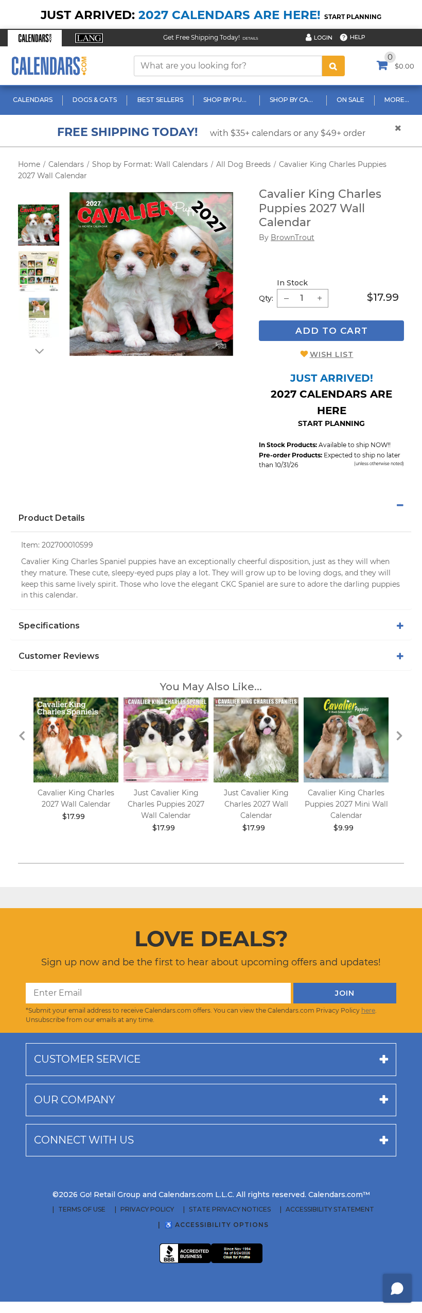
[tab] (211, 505)
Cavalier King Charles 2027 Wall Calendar (76, 798)
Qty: (266, 298)
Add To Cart (331, 331)
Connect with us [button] (84, 1140)
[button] (35, 38)
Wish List (332, 354)
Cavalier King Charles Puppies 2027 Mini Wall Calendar (346, 804)
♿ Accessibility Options (217, 1225)
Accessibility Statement (330, 1209)
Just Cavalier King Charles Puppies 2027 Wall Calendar (166, 804)
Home (29, 164)
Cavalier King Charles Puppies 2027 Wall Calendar (320, 208)
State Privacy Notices (230, 1209)
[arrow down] (38, 351)
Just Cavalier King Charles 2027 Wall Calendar (256, 804)
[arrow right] (400, 735)
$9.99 (343, 827)
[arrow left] (22, 735)
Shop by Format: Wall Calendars (150, 164)
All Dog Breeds (243, 164)
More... (396, 100)
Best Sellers (160, 100)
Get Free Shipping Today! (201, 37)
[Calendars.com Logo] (49, 65)
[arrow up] (38, 198)
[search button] (333, 66)
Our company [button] (74, 1100)
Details (250, 38)
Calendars (32, 100)
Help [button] (357, 37)
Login (323, 37)
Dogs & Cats (95, 100)
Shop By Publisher (227, 100)
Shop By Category (294, 100)
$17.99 (383, 297)
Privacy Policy (147, 1209)
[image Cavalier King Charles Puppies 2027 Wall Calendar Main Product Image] (151, 274)
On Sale (350, 100)
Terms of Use (82, 1209)
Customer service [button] (87, 1059)
